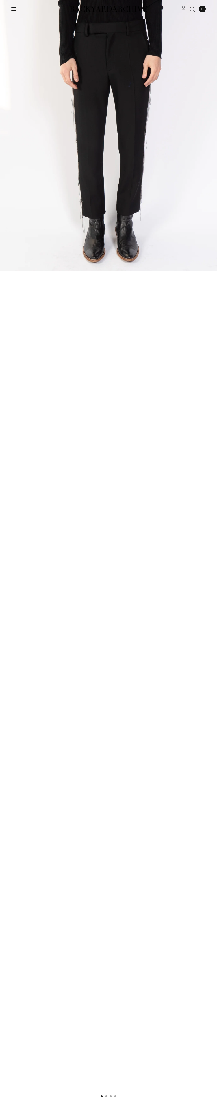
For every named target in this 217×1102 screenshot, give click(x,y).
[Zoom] (108, 135)
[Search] (192, 9)
